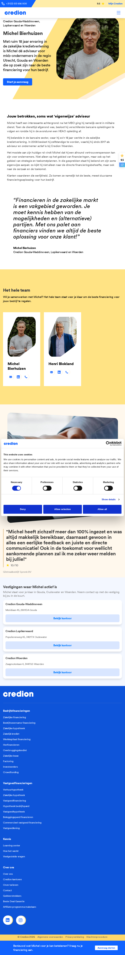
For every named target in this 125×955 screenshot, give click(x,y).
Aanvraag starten (106, 948)
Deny (22, 509)
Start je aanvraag (17, 81)
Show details (109, 499)
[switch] (47, 488)
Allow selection (62, 509)
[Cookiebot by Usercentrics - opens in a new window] (108, 443)
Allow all (102, 509)
